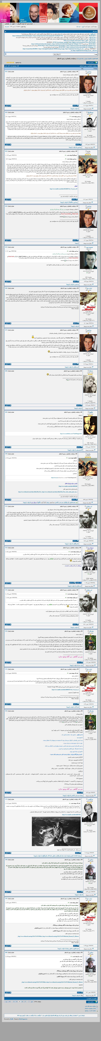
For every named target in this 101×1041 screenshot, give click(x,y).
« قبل (32, 1001)
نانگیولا (91, 412)
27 (25, 1001)
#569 (6, 412)
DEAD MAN (92, 35)
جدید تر (89, 998)
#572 (6, 547)
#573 (6, 590)
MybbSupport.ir (23, 1019)
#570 (6, 453)
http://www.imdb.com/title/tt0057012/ (71, 814)
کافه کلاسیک (95, 58)
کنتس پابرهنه (70, 855)
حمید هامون (72, 502)
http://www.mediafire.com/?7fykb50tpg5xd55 (71, 433)
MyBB (11, 1019)
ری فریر (89, 71)
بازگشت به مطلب (30, 1015)
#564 (6, 206)
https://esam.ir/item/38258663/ (30, 48)
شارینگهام (93, 34)
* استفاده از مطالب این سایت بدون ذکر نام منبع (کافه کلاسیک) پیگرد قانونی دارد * (60, 1015)
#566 (6, 288)
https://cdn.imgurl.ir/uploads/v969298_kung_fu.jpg (51, 48)
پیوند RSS (19, 1015)
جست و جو (30, 23)
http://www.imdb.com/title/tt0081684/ (68, 486)
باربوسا (72, 108)
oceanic (76, 855)
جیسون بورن (89, 247)
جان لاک (91, 631)
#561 (6, 71)
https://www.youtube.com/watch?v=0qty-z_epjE (76, 40)
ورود (83, 26)
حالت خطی (7, 65)
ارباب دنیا (89, 288)
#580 (6, 952)
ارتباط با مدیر (82, 1015)
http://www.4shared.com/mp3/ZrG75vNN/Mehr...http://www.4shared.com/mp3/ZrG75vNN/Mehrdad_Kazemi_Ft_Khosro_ (48, 936)
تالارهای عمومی (87, 58)
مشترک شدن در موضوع (90, 1010)
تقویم (13, 23)
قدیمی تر (94, 998)
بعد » (6, 1001)
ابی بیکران (76, 367)
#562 (6, 112)
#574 (6, 631)
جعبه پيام (7, 26)
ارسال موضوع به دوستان (90, 1008)
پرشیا (48, 502)
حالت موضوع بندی (15, 65)
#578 (6, 859)
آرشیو (23, 1015)
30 (16, 1001)
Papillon (71, 202)
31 (13, 1001)
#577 (6, 799)
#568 (6, 370)
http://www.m (54, 477)
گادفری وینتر (79, 450)
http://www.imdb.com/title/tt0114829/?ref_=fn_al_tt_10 (63, 189)
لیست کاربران (20, 23)
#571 (6, 506)
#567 (6, 330)
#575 (6, 669)
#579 (6, 898)
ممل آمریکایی (92, 37)
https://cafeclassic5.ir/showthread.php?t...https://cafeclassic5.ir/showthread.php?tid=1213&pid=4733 (37, 35)
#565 (6, 247)
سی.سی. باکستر (59, 502)
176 (9, 1001)
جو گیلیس (90, 799)
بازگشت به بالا (38, 1015)
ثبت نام (78, 26)
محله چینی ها (80, 58)
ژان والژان (66, 502)
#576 (6, 711)
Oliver (91, 371)
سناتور (54, 855)
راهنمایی (7, 23)
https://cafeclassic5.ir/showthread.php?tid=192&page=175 (81, 47)
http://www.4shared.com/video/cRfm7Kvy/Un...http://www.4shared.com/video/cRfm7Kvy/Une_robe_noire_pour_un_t (47, 492)
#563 (6, 151)
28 (22, 1001)
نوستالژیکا (90, 112)
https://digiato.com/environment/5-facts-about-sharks (82, 42)
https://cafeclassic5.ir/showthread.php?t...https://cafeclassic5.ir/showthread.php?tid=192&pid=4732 (56, 44)
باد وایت (77, 108)
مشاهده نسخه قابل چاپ (90, 1006)
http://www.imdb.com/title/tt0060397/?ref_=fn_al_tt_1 (65, 689)
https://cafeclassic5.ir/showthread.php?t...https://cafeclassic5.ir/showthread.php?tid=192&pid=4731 (71, 45)
